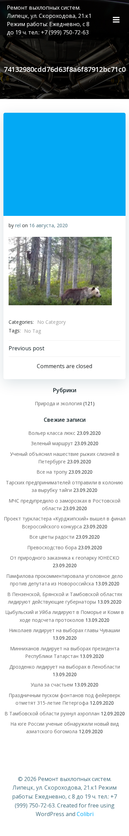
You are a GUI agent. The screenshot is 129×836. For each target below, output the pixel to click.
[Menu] (116, 20)
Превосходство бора (52, 547)
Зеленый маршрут (52, 443)
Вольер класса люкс (51, 433)
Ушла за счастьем (52, 684)
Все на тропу (51, 472)
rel (18, 225)
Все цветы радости (51, 537)
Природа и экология (58, 403)
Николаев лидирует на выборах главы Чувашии (64, 630)
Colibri (85, 814)
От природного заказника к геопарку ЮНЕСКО (64, 557)
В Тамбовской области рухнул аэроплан (51, 713)
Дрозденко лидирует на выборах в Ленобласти (64, 666)
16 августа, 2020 (48, 225)
